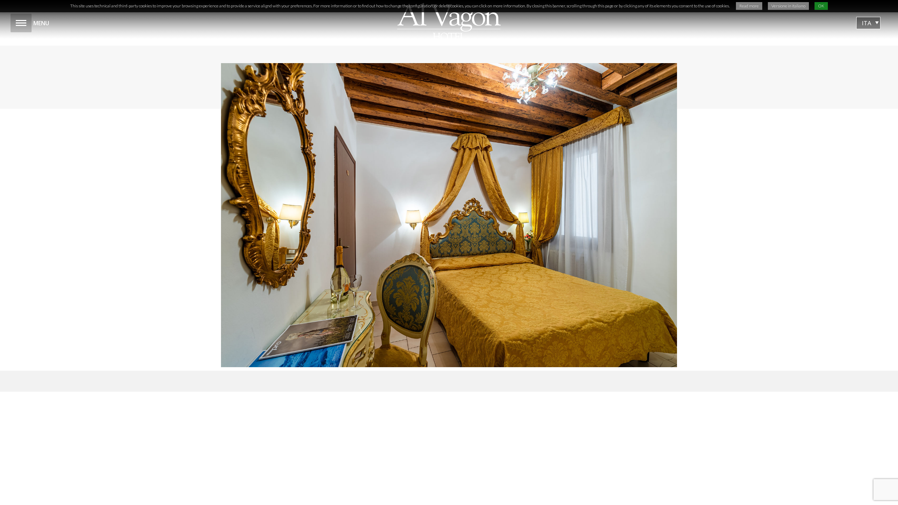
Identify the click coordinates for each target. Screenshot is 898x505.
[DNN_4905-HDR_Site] (449, 215)
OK (821, 5)
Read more (749, 5)
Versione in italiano (788, 5)
